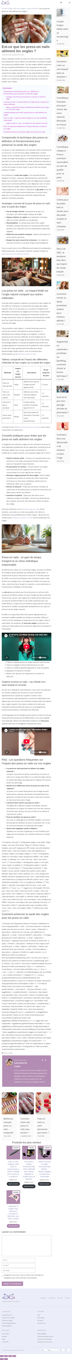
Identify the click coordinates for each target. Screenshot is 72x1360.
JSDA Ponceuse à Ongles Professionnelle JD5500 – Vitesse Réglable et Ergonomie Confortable (44, 1169)
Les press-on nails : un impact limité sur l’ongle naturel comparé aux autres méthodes (26, 103)
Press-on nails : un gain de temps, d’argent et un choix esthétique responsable (25, 119)
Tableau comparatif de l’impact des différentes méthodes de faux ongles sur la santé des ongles (27, 108)
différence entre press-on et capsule (27, 427)
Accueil (4, 8)
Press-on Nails (32, 8)
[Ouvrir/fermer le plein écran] (10, 1356)
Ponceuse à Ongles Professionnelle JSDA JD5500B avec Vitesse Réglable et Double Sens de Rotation (29, 1170)
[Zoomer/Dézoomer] (14, 1356)
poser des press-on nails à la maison (15, 254)
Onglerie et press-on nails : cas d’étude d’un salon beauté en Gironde (26, 123)
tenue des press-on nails (30, 509)
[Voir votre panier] (61, 2)
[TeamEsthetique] (5, 2)
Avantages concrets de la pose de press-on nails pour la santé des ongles (25, 98)
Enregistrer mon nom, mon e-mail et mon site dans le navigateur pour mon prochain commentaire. (23, 1276)
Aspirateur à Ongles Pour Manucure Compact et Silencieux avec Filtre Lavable (13, 1212)
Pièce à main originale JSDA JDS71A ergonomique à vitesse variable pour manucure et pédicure (13, 1169)
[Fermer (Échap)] (2, 1356)
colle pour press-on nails (27, 354)
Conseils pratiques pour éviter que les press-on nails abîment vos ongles (25, 114)
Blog (10, 8)
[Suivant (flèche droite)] (6, 1359)
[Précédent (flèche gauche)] (2, 1359)
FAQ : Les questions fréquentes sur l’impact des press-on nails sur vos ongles (25, 127)
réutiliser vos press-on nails (22, 518)
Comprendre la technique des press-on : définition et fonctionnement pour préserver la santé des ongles (21, 93)
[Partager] (6, 1356)
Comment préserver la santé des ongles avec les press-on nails (24, 132)
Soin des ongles (19, 8)
